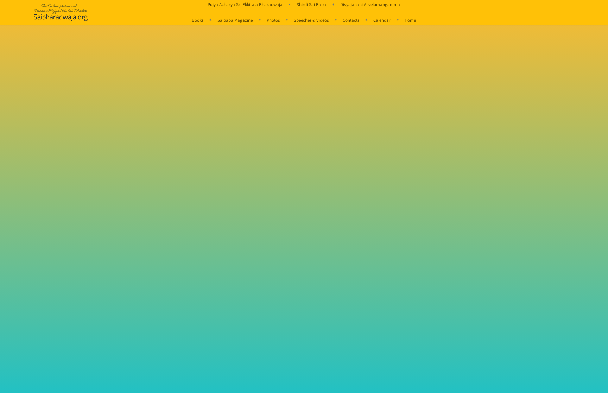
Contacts (351, 20)
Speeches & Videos (311, 20)
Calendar (382, 20)
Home (410, 20)
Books (197, 20)
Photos (273, 20)
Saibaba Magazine (235, 20)
